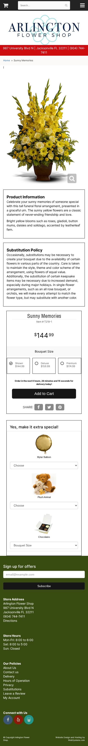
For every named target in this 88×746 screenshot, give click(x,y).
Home (6, 60)
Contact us (10, 672)
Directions (10, 620)
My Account (11, 698)
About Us (9, 668)
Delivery (9, 676)
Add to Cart (44, 394)
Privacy (8, 685)
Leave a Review (14, 693)
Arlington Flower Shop (44, 30)
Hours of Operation (16, 680)
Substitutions (12, 689)
